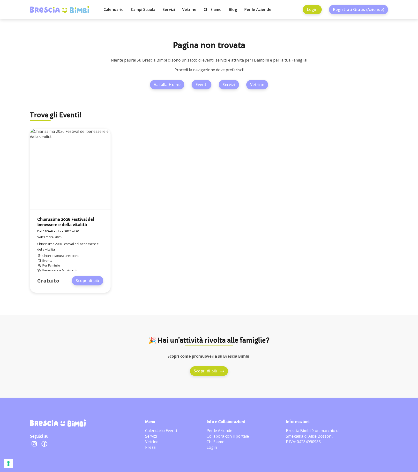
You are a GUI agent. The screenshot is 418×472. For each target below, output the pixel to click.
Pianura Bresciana (66, 255)
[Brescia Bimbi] (58, 423)
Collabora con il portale (228, 436)
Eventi (201, 84)
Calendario (114, 9)
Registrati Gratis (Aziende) (358, 9)
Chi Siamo (213, 9)
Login (312, 9)
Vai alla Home (167, 84)
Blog (233, 9)
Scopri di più (87, 280)
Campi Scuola (143, 9)
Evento (47, 260)
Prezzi (150, 447)
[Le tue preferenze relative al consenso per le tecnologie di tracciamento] (8, 463)
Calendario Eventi (161, 430)
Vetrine (189, 9)
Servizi (169, 9)
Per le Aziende (257, 9)
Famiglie (54, 265)
